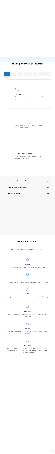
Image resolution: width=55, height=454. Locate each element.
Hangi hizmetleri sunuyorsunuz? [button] (17, 187)
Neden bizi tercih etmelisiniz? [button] (17, 181)
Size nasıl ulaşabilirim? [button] (14, 193)
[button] (51, 3)
